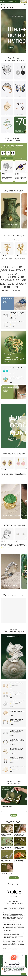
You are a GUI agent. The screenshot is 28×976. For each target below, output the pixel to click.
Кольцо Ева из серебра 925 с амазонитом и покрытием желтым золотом (17, 377)
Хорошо (23, 973)
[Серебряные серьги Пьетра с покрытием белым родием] (5, 733)
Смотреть (13, 445)
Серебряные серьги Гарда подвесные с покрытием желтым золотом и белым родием (17, 692)
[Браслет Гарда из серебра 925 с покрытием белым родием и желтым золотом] (5, 722)
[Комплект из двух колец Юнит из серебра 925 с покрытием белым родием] (5, 315)
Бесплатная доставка (7, 806)
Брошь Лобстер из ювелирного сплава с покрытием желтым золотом (21, 259)
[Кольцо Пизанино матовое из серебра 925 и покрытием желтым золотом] (5, 713)
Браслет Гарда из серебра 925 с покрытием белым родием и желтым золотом (17, 720)
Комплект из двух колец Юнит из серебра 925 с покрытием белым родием (17, 313)
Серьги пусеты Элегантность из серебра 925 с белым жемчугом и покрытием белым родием (21, 545)
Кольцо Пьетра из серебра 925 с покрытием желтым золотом (17, 749)
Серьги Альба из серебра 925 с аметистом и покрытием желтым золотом (7, 474)
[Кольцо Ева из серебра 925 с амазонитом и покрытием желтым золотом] (5, 379)
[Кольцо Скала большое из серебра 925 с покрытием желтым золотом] (5, 769)
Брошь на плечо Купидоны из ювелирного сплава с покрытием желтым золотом (7, 259)
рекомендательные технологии (17, 968)
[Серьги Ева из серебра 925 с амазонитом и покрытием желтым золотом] (5, 370)
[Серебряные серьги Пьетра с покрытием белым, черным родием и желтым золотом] (5, 760)
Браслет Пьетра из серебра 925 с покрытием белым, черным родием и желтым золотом (17, 740)
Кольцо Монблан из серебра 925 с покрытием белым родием (17, 701)
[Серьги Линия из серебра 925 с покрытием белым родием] (5, 324)
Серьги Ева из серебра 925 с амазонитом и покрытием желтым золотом (17, 368)
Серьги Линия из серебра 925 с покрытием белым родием (17, 322)
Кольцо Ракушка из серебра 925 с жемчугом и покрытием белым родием (7, 178)
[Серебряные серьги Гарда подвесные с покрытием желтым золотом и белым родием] (5, 694)
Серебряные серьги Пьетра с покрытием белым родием (16, 731)
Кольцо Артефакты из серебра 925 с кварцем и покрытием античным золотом (20, 178)
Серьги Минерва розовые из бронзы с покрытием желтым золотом (20, 474)
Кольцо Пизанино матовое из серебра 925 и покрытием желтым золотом (17, 711)
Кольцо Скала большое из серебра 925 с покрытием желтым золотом (17, 767)
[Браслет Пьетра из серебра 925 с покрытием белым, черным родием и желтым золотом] (5, 742)
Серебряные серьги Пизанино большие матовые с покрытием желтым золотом (17, 683)
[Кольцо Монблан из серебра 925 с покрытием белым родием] (5, 703)
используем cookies (8, 968)
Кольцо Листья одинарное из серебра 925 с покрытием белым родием (7, 545)
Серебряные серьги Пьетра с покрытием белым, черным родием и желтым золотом (17, 758)
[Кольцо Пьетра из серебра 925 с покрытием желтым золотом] (5, 751)
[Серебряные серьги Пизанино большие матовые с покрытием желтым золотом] (5, 685)
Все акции (13, 815)
